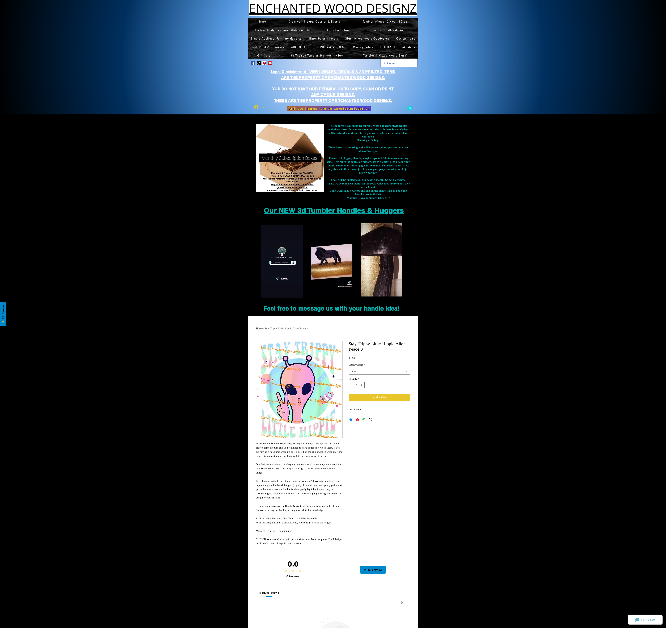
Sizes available (357, 365)
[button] (407, 108)
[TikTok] (259, 63)
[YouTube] (270, 63)
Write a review (373, 570)
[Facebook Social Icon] (253, 63)
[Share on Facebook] (351, 420)
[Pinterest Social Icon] (264, 63)
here (387, 197)
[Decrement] (351, 385)
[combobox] (379, 371)
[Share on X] (371, 420)
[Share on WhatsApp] (364, 420)
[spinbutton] (356, 385)
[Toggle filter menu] (402, 603)
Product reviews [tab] (269, 593)
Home (259, 328)
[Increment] (362, 385)
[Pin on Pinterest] (357, 420)
